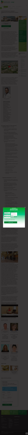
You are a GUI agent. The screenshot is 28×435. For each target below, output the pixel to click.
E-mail (5, 216)
